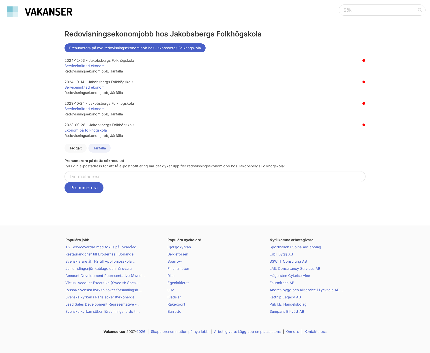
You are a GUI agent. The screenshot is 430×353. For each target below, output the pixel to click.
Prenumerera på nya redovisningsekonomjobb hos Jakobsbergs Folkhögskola (135, 48)
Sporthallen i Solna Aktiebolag (295, 247)
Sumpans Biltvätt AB (287, 311)
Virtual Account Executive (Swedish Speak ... (103, 283)
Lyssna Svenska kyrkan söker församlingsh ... (103, 290)
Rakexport (176, 304)
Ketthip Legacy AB (285, 297)
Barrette (174, 311)
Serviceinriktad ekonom (84, 66)
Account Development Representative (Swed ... (105, 275)
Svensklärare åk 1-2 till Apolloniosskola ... (100, 261)
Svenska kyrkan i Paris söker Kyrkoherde (99, 297)
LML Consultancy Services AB (295, 268)
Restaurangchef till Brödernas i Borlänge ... (101, 254)
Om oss (292, 331)
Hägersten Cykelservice (290, 275)
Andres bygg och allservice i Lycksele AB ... (306, 290)
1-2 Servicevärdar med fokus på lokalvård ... (102, 247)
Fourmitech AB (282, 283)
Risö (171, 275)
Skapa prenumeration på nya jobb (180, 331)
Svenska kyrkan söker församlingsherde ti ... (102, 311)
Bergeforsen (178, 254)
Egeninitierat (178, 283)
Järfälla (99, 148)
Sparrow (175, 261)
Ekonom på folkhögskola (85, 130)
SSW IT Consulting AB (288, 261)
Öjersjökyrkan (179, 247)
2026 (140, 331)
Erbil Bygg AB (281, 254)
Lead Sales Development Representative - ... (102, 304)
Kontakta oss (316, 331)
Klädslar (174, 297)
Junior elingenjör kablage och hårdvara (98, 268)
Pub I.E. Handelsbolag (288, 304)
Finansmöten (178, 268)
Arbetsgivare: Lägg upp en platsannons (247, 331)
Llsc (171, 290)
